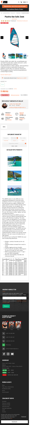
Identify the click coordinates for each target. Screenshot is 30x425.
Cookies (4, 411)
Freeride (6, 140)
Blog (3, 385)
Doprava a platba (6, 403)
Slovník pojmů (5, 392)
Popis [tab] (4, 126)
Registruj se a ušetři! (21, 78)
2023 (23, 140)
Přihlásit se (6, 306)
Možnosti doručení (15, 95)
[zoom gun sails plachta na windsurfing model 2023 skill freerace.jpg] (14, 159)
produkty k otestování (8, 114)
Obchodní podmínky (7, 408)
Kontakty (4, 401)
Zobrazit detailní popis (6, 74)
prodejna (22, 118)
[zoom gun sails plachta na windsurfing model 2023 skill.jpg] (14, 188)
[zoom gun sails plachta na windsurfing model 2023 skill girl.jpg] (14, 174)
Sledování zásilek (6, 404)
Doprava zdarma (22, 113)
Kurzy (3, 390)
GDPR (3, 410)
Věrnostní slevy (5, 406)
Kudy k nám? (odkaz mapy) (8, 363)
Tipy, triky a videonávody (8, 387)
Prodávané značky (6, 388)
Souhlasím (14, 422)
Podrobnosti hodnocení (22, 21)
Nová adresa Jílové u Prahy (15, 9)
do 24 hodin (22, 6)
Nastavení (23, 416)
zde (11, 418)
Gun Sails (14, 19)
